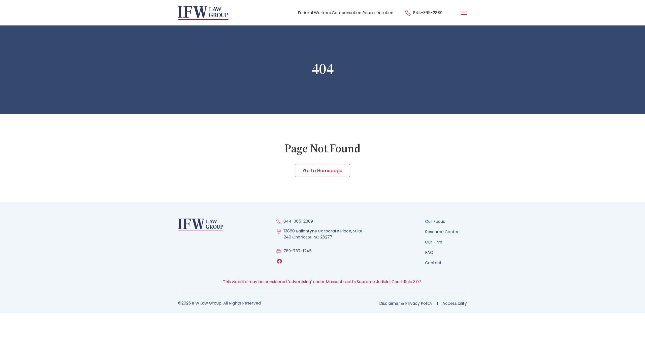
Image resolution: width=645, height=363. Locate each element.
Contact (433, 263)
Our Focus (435, 221)
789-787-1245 (297, 251)
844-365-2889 (427, 13)
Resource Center (442, 232)
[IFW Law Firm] (203, 12)
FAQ (429, 252)
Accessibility (454, 303)
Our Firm (433, 242)
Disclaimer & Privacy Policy (405, 303)
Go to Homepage (322, 170)
